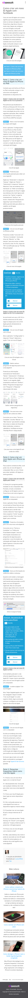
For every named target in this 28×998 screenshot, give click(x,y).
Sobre (7, 989)
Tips (10, 861)
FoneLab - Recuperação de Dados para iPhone (13, 618)
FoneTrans (7, 273)
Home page (5, 979)
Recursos (19, 989)
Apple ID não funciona (17, 761)
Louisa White (19, 859)
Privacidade (13, 989)
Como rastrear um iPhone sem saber (14, 926)
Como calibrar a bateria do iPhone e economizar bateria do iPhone (14, 889)
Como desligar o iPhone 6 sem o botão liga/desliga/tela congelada (14, 956)
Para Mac (18, 272)
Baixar (15, 301)
